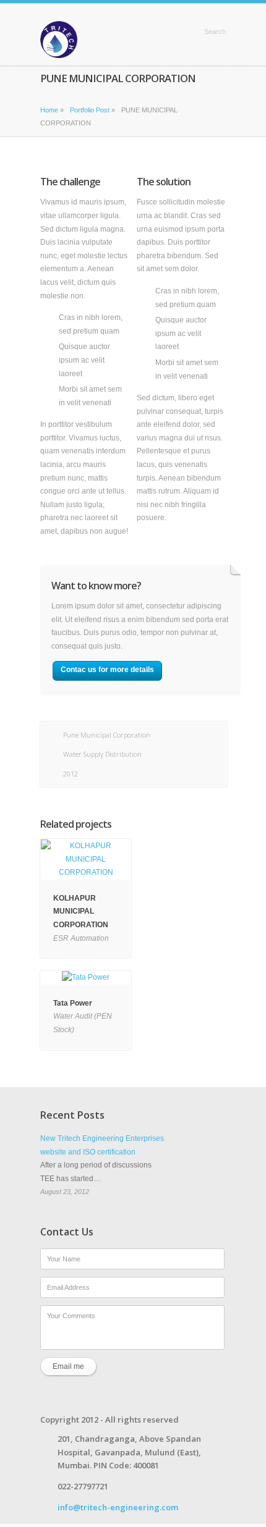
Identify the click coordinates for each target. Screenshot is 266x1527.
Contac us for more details (107, 669)
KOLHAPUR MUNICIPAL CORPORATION (80, 911)
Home (177, 31)
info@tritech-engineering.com (118, 1507)
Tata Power (72, 1003)
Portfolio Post (89, 110)
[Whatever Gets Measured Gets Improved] (58, 39)
